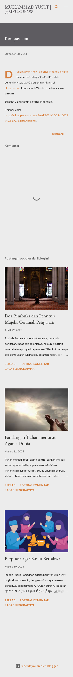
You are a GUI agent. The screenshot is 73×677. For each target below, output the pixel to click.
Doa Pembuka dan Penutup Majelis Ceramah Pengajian (30, 319)
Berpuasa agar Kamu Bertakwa (32, 558)
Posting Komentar (34, 363)
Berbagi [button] (58, 134)
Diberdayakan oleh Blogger (39, 666)
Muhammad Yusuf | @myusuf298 (28, 9)
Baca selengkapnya (19, 368)
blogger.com (12, 88)
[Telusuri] (56, 7)
